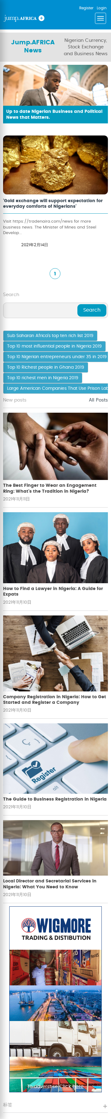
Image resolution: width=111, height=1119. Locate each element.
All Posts (98, 400)
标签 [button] (7, 1105)
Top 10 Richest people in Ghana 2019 (45, 367)
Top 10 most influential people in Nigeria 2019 (54, 346)
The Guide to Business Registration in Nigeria (55, 799)
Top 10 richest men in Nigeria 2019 (42, 378)
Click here (71, 1086)
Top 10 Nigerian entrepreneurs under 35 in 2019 (57, 357)
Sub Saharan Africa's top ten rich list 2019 (50, 336)
